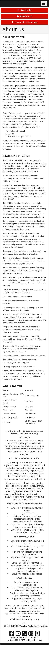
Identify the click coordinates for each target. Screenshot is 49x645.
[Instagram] (31, 634)
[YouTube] (18, 634)
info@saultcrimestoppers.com (24, 619)
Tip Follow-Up (25, 16)
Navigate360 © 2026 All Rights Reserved (24, 640)
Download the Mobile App (25, 22)
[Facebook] (11, 634)
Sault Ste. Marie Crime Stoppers (25, 637)
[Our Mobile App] (37, 634)
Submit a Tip (25, 10)
